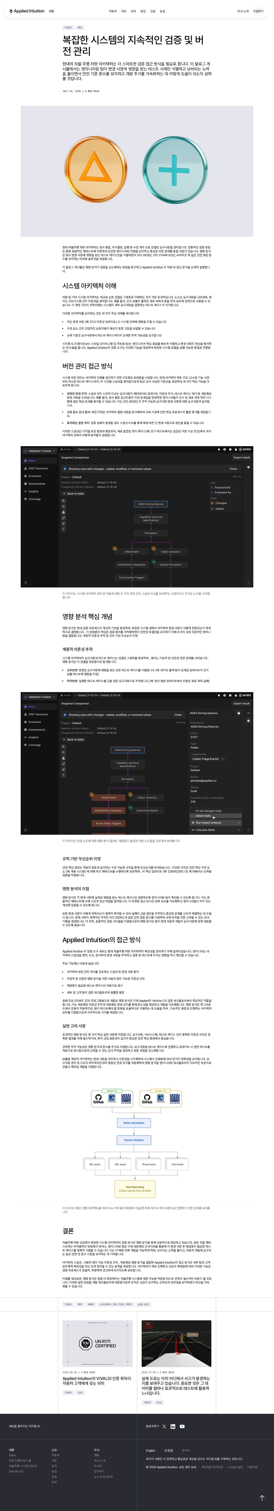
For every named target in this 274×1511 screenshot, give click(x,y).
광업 (54, 1471)
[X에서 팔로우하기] (164, 1426)
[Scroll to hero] (262, 1498)
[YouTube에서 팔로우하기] (182, 1426)
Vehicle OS (16, 1471)
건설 (54, 1477)
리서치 (98, 1466)
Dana (12, 1455)
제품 (11, 1450)
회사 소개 (99, 1460)
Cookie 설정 (235, 1467)
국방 (54, 1460)
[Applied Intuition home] (25, 11)
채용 (96, 1455)
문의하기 (99, 1471)
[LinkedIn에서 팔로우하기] (173, 1426)
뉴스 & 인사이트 (103, 1477)
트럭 (54, 1466)
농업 (54, 1482)
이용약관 (252, 1467)
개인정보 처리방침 (212, 1467)
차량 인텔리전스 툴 (20, 1460)
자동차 (55, 1455)
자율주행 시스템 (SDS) (23, 1466)
